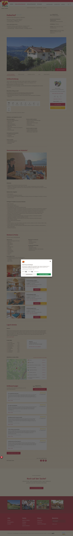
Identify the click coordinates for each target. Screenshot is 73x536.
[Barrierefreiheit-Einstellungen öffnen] (1, 457)
